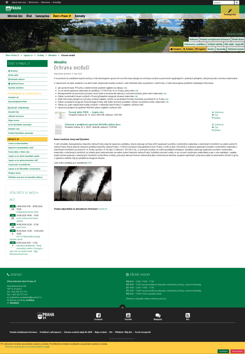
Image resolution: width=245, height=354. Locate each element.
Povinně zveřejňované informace (215, 39)
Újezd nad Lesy (19, 2)
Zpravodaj (221, 49)
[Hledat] (237, 2)
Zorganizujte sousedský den (19, 164)
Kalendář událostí (17, 79)
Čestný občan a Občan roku (18, 152)
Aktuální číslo (13, 112)
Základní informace (16, 116)
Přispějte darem (14, 173)
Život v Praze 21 (62, 16)
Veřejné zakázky (215, 44)
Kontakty (80, 16)
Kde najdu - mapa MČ (234, 44)
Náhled (216, 117)
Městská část (15, 16)
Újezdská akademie (15, 88)
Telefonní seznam (236, 49)
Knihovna (194, 39)
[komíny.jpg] (83, 183)
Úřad (29, 16)
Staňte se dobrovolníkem (18, 143)
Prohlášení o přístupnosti (50, 332)
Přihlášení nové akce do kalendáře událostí (25, 177)
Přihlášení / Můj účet (123, 332)
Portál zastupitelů (143, 332)
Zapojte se (28, 55)
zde (125, 87)
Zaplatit (202, 49)
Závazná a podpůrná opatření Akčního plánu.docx (93, 124)
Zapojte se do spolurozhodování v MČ (23, 160)
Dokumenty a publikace (195, 44)
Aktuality (14, 71)
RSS (187, 319)
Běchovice (33, 2)
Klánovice (45, 2)
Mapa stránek (101, 332)
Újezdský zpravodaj (18, 107)
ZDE (90, 162)
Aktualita (52, 55)
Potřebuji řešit (230, 14)
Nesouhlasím (237, 351)
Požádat (189, 49)
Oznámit (177, 49)
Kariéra (211, 49)
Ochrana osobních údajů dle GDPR (78, 332)
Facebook (98, 319)
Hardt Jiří (103, 208)
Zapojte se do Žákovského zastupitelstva (24, 169)
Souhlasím (223, 351)
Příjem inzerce (13, 120)
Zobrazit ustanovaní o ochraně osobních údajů (27, 346)
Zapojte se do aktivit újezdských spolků (23, 156)
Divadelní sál (13, 97)
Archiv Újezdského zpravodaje (19, 124)
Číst (216, 115)
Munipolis (158, 319)
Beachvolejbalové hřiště (17, 101)
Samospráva (42, 16)
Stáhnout (219, 112)
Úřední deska (238, 39)
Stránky (40, 55)
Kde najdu (14, 75)
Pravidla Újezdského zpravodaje (20, 133)
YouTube (128, 319)
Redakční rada (14, 129)
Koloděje (57, 2)
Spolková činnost (17, 83)
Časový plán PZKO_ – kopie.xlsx (86, 112)
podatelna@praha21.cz (31, 297)
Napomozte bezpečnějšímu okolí (20, 147)
